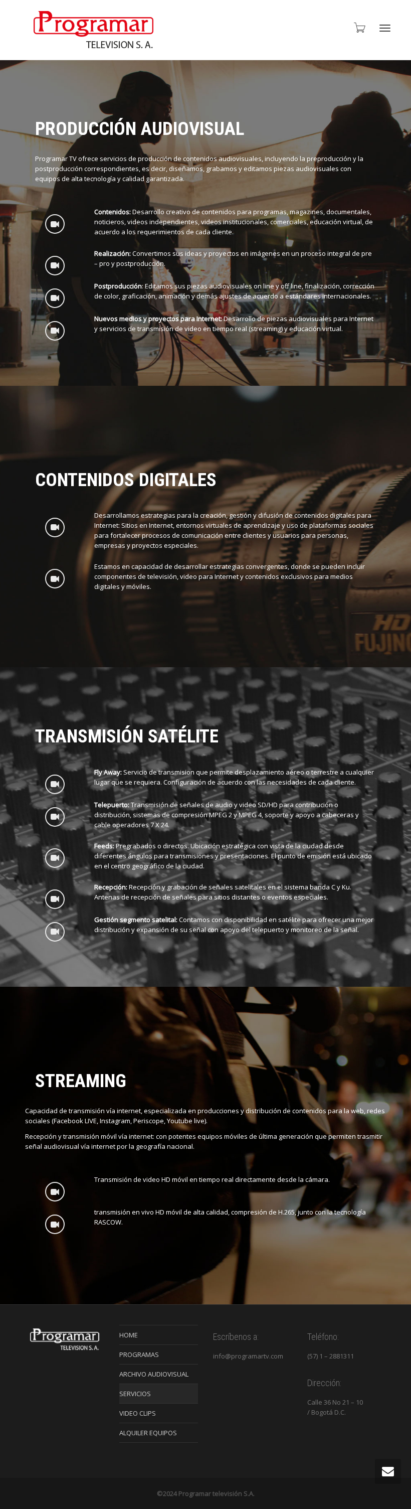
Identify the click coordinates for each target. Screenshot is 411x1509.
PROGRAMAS (139, 1354)
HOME (128, 1334)
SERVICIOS (135, 1393)
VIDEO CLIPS (137, 1413)
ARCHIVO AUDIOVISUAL (153, 1374)
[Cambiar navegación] (385, 28)
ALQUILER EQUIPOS (148, 1432)
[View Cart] (359, 28)
